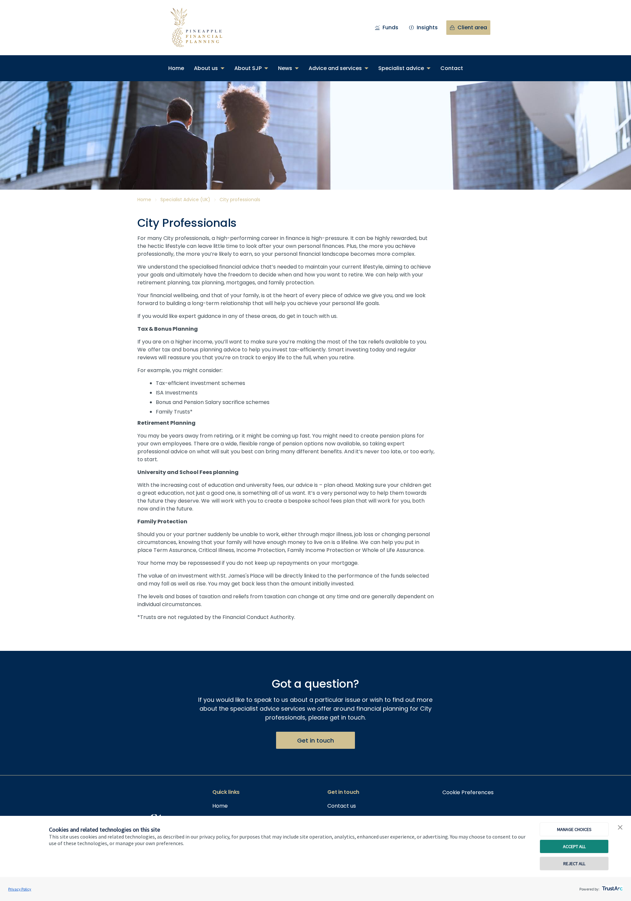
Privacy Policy (19, 889)
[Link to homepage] (203, 27)
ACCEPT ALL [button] (574, 846)
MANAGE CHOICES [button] (574, 829)
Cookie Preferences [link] (468, 792)
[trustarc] (611, 886)
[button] (620, 827)
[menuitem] (176, 68)
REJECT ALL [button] (574, 863)
